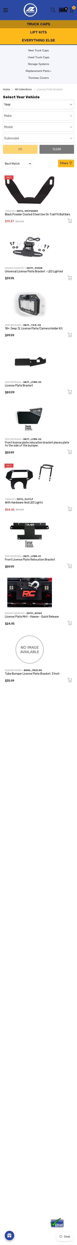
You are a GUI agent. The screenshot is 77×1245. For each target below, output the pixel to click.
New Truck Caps (38, 50)
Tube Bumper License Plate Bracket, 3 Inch (32, 673)
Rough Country (14, 268)
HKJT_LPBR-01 (32, 556)
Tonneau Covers (38, 77)
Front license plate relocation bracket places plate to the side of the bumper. (37, 444)
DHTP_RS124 (34, 613)
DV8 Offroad (13, 325)
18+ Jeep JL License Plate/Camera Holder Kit (34, 328)
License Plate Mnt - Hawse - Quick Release (32, 616)
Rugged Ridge (13, 670)
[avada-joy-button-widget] (9, 1235)
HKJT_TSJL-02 (32, 325)
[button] (63, 10)
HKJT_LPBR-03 (32, 382)
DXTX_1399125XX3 (27, 211)
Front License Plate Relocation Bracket (30, 559)
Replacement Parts (38, 70)
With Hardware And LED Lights (24, 502)
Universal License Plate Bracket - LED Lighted (34, 271)
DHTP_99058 (34, 268)
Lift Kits (38, 32)
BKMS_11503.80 (33, 670)
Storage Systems (38, 64)
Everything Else (38, 40)
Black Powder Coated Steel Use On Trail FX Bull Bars (37, 214)
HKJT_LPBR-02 (32, 439)
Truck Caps (38, 24)
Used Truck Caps (38, 57)
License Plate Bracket (19, 385)
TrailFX (9, 211)
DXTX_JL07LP (25, 499)
